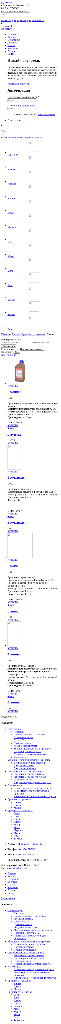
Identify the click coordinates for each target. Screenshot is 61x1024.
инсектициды (8, 20)
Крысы (17, 805)
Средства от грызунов (33, 334)
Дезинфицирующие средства (29, 762)
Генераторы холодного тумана (30, 776)
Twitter (14, 868)
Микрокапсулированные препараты (33, 748)
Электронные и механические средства (35, 796)
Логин (11, 893)
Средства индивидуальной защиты (32, 782)
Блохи (17, 813)
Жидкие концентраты (25, 745)
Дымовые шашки (23, 743)
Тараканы (19, 838)
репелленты (38, 20)
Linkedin (22, 868)
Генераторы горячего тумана (29, 774)
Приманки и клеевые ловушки (30, 754)
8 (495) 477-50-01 (27, 849)
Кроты (17, 802)
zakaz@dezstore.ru (24, 854)
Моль (17, 827)
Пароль (21, 105)
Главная (5, 334)
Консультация (8, 355)
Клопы (17, 821)
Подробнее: (7, 352)
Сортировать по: (10, 349)
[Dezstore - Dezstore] (7, 2)
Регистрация (14, 120)
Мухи (17, 833)
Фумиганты (20, 757)
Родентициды (15, 785)
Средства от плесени (25, 768)
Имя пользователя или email (23, 97)
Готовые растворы (23, 737)
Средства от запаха (24, 765)
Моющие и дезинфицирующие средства (29, 760)
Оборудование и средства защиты (26, 771)
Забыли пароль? (26, 105)
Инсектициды (15, 729)
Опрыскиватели (22, 779)
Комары (18, 824)
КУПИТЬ (13, 386)
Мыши (17, 807)
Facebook (6, 868)
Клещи (17, 819)
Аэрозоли (19, 731)
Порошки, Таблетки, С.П (27, 751)
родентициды (23, 20)
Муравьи (18, 830)
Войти (11, 53)
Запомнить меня (20, 114)
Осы (16, 835)
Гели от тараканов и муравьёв (30, 734)
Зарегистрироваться (18, 83)
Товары (16, 334)
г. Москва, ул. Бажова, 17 (29, 844)
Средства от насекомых (20, 810)
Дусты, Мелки (21, 740)
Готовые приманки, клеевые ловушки (34, 788)
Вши (16, 816)
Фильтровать (9, 346)
